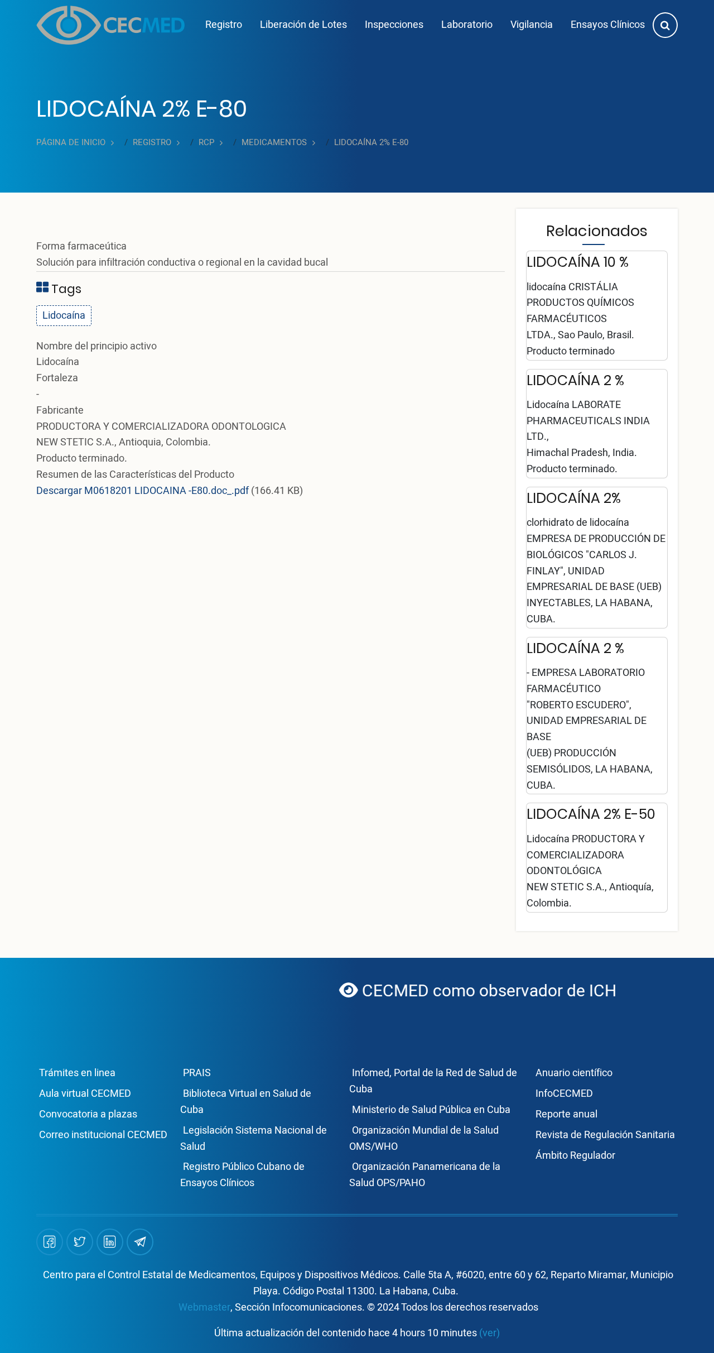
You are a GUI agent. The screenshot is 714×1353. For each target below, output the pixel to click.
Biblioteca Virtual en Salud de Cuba (245, 1101)
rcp (206, 142)
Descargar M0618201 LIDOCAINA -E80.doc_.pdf (142, 490)
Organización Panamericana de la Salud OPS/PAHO (424, 1175)
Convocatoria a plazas (88, 1114)
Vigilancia (531, 24)
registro (152, 142)
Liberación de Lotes (303, 24)
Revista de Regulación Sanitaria (605, 1135)
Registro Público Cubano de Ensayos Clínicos (242, 1175)
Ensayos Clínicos (608, 24)
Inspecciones (394, 24)
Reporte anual (566, 1114)
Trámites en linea (77, 1073)
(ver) (489, 1333)
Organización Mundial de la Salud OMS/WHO (424, 1138)
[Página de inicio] (110, 25)
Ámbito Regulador (575, 1155)
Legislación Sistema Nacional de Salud (253, 1138)
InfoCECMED (564, 1093)
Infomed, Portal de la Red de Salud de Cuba (433, 1081)
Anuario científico (574, 1073)
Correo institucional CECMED (103, 1135)
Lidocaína (63, 315)
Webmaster (204, 1307)
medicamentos (274, 142)
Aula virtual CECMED (85, 1093)
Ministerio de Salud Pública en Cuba (431, 1109)
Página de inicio (70, 142)
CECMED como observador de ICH (456, 991)
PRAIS (197, 1073)
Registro (223, 24)
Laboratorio (467, 24)
